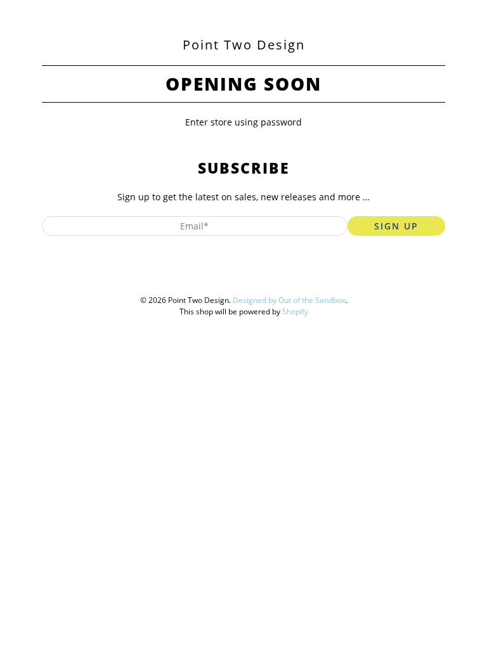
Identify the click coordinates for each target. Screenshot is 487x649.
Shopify (295, 311)
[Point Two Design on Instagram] (264, 275)
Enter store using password (243, 122)
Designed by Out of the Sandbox (289, 300)
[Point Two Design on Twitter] (192, 275)
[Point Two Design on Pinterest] (240, 275)
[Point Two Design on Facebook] (216, 275)
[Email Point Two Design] (288, 275)
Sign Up (396, 226)
